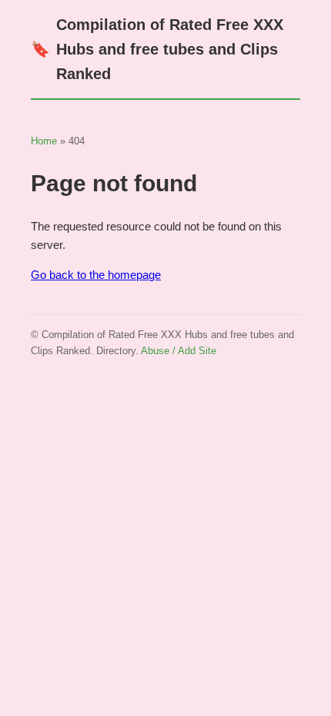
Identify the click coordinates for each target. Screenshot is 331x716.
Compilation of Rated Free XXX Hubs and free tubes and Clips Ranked (157, 49)
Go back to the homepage (96, 274)
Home (44, 141)
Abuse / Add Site (178, 350)
